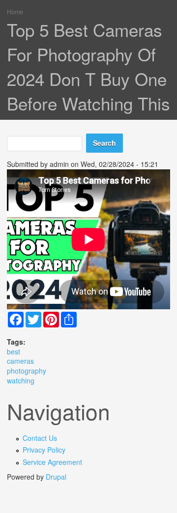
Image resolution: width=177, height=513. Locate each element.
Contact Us (40, 438)
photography (26, 371)
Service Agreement (52, 462)
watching (20, 380)
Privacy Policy (44, 450)
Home (15, 11)
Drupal (56, 477)
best (13, 351)
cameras (20, 361)
